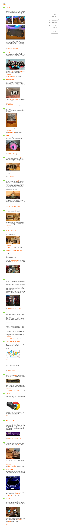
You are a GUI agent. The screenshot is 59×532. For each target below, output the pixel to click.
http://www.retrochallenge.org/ (18, 285)
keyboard (50, 19)
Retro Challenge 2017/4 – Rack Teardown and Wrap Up (14, 157)
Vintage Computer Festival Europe (15, 261)
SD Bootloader (16, 375)
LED (53, 19)
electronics (55, 16)
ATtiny (50, 14)
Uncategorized (13, 49)
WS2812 (16, 153)
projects (51, 22)
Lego (54, 19)
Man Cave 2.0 (8, 498)
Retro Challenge (54, 26)
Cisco (8, 520)
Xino (54, 31)
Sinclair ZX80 (19, 444)
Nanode (56, 20)
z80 (56, 31)
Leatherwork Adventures (9, 7)
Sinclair (55, 27)
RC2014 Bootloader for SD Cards (11, 420)
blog (55, 14)
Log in (57, 1)
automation (52, 14)
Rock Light (7, 135)
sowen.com (8, 2)
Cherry (57, 14)
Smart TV (9, 417)
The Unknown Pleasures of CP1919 (11, 108)
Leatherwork (14, 48)
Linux (56, 19)
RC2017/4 (55, 24)
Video (55, 29)
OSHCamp (11, 71)
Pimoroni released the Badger (14, 99)
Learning (11, 48)
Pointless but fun (13, 105)
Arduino (56, 13)
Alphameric (8, 206)
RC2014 (51, 24)
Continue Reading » (8, 47)
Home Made (52, 17)
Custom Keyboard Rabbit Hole (10, 52)
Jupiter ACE (9, 308)
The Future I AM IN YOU (9, 469)
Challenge (9, 370)
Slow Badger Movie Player (10, 79)
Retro (57, 24)
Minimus (53, 20)
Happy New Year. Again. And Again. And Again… (13, 341)
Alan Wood (20, 71)
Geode (10, 153)
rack (8, 176)
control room (50, 16)
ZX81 (14, 370)
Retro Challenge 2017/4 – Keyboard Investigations (13, 180)
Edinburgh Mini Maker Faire (14, 260)
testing (14, 154)
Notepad (17, 48)
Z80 (14, 247)
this (17, 181)
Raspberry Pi (56, 22)
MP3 (54, 20)
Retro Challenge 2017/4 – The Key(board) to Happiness (14, 210)
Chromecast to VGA (9, 393)
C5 (56, 14)
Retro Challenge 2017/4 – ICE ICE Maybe (12, 230)
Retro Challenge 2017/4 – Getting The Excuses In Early (14, 250)
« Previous (7, 524)
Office (21, 520)
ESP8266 (9, 153)
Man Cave (19, 520)
